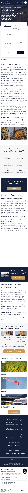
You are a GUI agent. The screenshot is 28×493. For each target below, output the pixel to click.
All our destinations (14, 412)
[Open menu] (25, 2)
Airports (14, 7)
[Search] (22, 2)
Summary (4, 59)
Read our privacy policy (5, 479)
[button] (14, 188)
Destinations (8, 7)
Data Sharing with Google (7, 483)
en (17, 2)
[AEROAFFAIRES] (1, 2)
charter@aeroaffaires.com (15, 463)
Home (2, 7)
